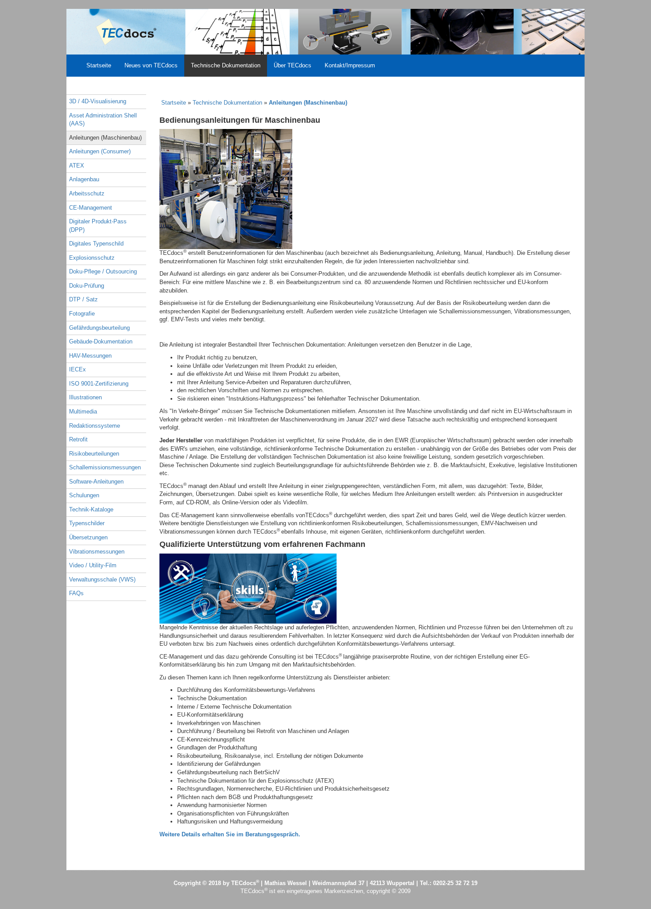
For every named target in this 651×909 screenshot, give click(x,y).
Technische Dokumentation (225, 65)
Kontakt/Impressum (350, 65)
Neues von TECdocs (151, 65)
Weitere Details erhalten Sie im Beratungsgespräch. (229, 834)
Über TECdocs (292, 65)
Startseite (98, 65)
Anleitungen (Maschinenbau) (308, 102)
